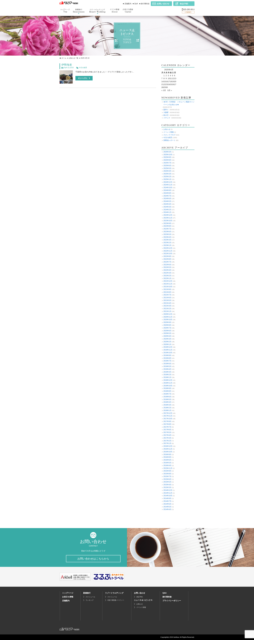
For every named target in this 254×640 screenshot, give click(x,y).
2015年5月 (167, 482)
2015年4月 (167, 485)
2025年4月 (167, 171)
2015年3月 (167, 487)
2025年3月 (167, 174)
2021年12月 (167, 281)
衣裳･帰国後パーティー (115, 600)
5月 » (169, 90)
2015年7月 (167, 476)
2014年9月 (167, 498)
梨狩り (166, 110)
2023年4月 (167, 237)
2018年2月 (167, 408)
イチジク (166, 118)
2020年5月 (167, 333)
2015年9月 (167, 471)
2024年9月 (167, 190)
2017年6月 (167, 430)
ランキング (90, 600)
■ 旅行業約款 (144, 4)
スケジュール (90, 597)
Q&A (164, 593)
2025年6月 (167, 166)
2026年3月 (167, 152)
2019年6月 (167, 364)
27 (175, 84)
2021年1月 (167, 311)
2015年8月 (167, 474)
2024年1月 (167, 212)
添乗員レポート (169, 140)
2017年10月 (167, 419)
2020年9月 (167, 322)
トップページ (67, 593)
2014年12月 (167, 490)
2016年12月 (167, 446)
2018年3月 (167, 405)
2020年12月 (167, 314)
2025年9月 (167, 157)
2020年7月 (167, 328)
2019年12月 (167, 347)
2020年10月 (167, 320)
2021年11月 (167, 284)
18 (171, 81)
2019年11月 (167, 350)
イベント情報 (168, 132)
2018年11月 (167, 383)
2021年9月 (167, 289)
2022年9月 (167, 256)
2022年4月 (167, 270)
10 (169, 78)
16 (167, 81)
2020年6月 (167, 331)
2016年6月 (167, 460)
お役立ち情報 (67, 597)
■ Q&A (135, 4)
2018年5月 (167, 399)
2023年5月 (167, 234)
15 (165, 81)
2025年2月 (167, 177)
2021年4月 (167, 303)
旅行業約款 (167, 597)
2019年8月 (167, 358)
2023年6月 (167, 232)
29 (165, 87)
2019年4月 (167, 369)
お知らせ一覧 (73, 58)
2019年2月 (167, 375)
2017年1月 (167, 443)
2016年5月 (167, 463)
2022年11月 (167, 251)
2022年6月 (167, 265)
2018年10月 (167, 386)
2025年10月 (167, 155)
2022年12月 (167, 248)
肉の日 (166, 115)
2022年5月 (167, 267)
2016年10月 (167, 452)
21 (162, 84)
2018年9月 (167, 388)
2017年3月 (167, 438)
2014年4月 (167, 509)
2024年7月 (167, 196)
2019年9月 (167, 355)
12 (173, 78)
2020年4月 (167, 336)
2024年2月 (167, 210)
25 (171, 84)
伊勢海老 (66, 64)
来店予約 (139, 597)
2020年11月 (167, 317)
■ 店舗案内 (127, 4)
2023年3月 (167, 240)
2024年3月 (167, 207)
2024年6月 (167, 198)
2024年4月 (167, 204)
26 (173, 84)
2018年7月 (167, 394)
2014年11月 (167, 493)
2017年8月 (167, 424)
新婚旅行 (87, 593)
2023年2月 (167, 243)
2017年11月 (167, 416)
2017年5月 (167, 432)
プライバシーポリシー (171, 601)
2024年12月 (167, 182)
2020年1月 (167, 344)
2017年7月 (167, 427)
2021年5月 (167, 300)
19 (173, 81)
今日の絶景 (83, 68)
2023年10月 (167, 221)
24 (169, 84)
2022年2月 (167, 276)
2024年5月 (167, 201)
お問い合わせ (139, 593)
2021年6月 (167, 298)
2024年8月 (167, 193)
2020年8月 (167, 325)
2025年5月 (167, 168)
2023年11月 (167, 218)
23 (167, 84)
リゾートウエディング (114, 593)
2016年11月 (167, 449)
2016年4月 (167, 465)
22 (165, 84)
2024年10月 (167, 188)
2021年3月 (167, 306)
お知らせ (166, 129)
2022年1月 (167, 278)
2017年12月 (167, 413)
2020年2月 (167, 342)
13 (175, 78)
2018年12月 (167, 380)
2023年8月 (167, 226)
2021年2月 (167, 309)
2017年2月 (167, 441)
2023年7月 (167, 229)
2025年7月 (167, 163)
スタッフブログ (169, 135)
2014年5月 (167, 507)
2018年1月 (167, 410)
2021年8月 (167, 292)
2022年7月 (167, 262)
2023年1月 (167, 245)
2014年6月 (167, 504)
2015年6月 (167, 479)
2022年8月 (167, 259)
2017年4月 (167, 435)
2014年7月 (167, 501)
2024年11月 (167, 185)
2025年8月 (167, 160)
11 (171, 78)
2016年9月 (167, 454)
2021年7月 (167, 295)
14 (162, 81)
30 (167, 87)
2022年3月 (167, 273)
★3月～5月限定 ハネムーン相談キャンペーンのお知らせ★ (178, 103)
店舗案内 (66, 601)
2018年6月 (167, 397)
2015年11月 (167, 468)
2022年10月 (167, 254)
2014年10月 (167, 496)
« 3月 (163, 90)
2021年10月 (167, 287)
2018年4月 (167, 402)
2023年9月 (167, 223)
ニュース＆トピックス (143, 600)
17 (169, 81)
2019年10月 (167, 353)
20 (175, 81)
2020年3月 (167, 339)
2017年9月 (167, 421)
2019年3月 (167, 372)
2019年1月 (167, 377)
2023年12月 (167, 215)
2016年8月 (167, 457)
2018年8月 (167, 391)
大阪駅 (166, 112)
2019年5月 (167, 366)
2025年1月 (167, 179)
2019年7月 (167, 361)
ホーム (64, 58)
